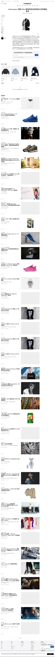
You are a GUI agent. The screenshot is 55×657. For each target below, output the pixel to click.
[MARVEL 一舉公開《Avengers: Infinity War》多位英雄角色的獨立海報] (30, 208)
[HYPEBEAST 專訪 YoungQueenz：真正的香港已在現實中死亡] (30, 388)
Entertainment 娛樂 (3, 172)
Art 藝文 (2, 187)
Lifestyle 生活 (3, 157)
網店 (37, 5)
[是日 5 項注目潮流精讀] (30, 448)
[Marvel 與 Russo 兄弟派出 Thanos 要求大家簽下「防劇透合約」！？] (30, 178)
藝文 (22, 5)
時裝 (17, 5)
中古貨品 (12, 647)
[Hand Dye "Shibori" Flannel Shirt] (35, 71)
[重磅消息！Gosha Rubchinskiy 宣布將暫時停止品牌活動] (30, 373)
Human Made (2, 78)
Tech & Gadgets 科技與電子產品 (5, 247)
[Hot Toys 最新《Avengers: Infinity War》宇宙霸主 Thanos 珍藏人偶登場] (30, 583)
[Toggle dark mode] (53, 3)
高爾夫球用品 (13, 646)
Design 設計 (2, 577)
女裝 (11, 644)
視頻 (32, 5)
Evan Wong (4, 298)
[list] (26, 24)
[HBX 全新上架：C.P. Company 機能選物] (30, 103)
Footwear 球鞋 (3, 112)
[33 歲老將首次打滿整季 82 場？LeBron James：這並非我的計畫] (30, 598)
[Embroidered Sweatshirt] (5, 71)
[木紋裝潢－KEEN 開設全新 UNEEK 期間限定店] (30, 403)
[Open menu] (1, 3)
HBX (21, 646)
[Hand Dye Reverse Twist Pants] (25, 71)
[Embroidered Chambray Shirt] (15, 71)
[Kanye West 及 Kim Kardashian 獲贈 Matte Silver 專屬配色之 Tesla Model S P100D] (30, 553)
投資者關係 (32, 646)
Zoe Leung (4, 118)
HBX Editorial (4, 103)
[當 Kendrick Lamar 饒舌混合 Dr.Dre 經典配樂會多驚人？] (30, 433)
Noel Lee (4, 178)
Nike (5, 37)
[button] (2, 21)
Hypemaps (22, 644)
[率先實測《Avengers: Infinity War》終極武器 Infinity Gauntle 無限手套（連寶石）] (30, 478)
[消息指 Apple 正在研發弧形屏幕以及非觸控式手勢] (30, 253)
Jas (1, 24)
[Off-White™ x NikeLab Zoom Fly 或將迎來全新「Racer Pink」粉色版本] (30, 268)
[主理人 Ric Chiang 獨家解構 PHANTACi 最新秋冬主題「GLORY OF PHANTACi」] (30, 508)
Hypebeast (22, 643)
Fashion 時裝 (2, 15)
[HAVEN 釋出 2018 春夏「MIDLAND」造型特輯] (30, 613)
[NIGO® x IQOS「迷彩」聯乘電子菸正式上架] (30, 223)
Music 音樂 (2, 322)
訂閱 (52, 646)
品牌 (35, 5)
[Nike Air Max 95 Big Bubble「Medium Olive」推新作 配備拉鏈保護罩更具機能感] (30, 148)
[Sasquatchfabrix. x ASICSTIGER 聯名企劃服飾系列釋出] (30, 493)
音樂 (27, 5)
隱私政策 (22, 57)
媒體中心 (32, 644)
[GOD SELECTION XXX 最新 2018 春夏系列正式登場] (30, 313)
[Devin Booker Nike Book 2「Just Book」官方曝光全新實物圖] (30, 118)
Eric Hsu (4, 524)
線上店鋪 (29, 47)
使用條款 (20, 57)
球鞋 (20, 5)
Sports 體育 (2, 592)
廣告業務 (32, 647)
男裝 (11, 643)
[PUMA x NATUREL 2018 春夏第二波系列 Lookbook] (30, 523)
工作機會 (32, 645)
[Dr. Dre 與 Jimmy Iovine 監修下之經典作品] (30, 628)
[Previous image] (14, 24)
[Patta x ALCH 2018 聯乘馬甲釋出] (30, 568)
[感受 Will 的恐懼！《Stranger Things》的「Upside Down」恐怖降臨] (30, 538)
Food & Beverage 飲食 (4, 412)
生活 (30, 5)
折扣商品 (12, 648)
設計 (25, 5)
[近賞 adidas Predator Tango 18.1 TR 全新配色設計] (30, 238)
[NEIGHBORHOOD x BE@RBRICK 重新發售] (30, 463)
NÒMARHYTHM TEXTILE (24, 78)
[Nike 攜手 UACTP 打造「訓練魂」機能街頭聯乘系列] (30, 133)
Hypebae (22, 645)
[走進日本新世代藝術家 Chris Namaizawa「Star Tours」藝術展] (30, 193)
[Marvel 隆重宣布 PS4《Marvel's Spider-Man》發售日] (30, 298)
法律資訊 (32, 648)
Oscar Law (4, 313)
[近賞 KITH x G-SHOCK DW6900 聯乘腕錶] (30, 283)
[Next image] (38, 24)
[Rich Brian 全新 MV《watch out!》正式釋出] (30, 328)
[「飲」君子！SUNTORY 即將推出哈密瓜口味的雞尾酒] (30, 418)
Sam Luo (4, 328)
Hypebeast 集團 (33, 643)
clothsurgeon (18, 36)
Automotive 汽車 (3, 547)
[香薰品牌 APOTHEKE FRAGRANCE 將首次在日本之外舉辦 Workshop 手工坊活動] (30, 163)
